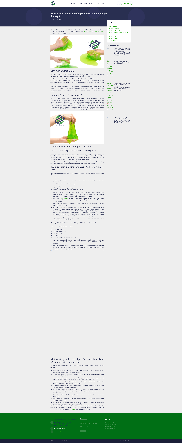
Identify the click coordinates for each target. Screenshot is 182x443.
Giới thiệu (79, 3)
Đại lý (85, 3)
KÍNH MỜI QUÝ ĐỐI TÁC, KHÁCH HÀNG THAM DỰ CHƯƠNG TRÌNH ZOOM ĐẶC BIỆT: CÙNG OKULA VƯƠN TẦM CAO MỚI (122, 120)
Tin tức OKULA (113, 36)
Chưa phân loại (113, 26)
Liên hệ (103, 3)
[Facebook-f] (81, 431)
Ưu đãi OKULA (113, 40)
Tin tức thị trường (64, 20)
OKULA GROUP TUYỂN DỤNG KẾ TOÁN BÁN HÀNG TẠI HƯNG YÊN (122, 62)
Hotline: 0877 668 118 (59, 428)
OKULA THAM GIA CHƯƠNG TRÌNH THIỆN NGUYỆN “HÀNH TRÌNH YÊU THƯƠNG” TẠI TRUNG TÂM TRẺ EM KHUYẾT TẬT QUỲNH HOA (122, 87)
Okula (73, 409)
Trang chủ (72, 3)
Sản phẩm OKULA (114, 28)
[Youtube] (84, 431)
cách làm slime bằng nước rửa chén (93, 31)
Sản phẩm (91, 3)
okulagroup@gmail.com (60, 431)
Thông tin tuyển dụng (114, 30)
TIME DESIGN (128, 440)
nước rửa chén (64, 198)
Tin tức (97, 3)
